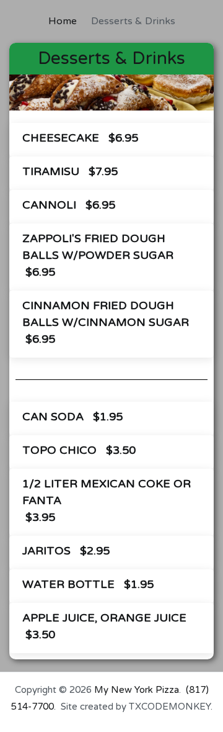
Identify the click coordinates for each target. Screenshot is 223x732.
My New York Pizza (136, 689)
